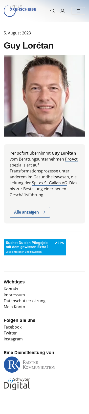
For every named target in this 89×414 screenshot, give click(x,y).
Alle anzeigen (26, 212)
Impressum (14, 295)
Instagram (13, 339)
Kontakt (11, 289)
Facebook (13, 327)
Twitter (10, 333)
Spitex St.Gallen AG (49, 183)
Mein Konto (14, 306)
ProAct (71, 159)
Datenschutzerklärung (24, 301)
